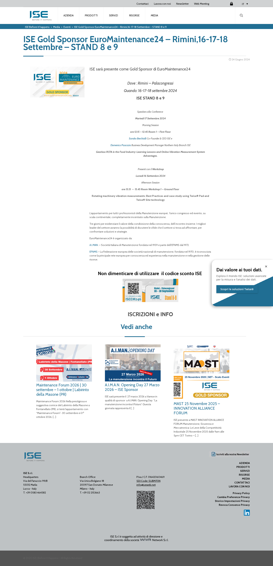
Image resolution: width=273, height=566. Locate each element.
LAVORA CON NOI (239, 486)
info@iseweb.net (146, 484)
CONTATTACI (242, 482)
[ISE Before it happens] (40, 15)
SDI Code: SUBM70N (148, 481)
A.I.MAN (94, 245)
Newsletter (182, 3)
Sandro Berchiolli (137, 138)
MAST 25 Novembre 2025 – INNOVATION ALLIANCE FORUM (197, 408)
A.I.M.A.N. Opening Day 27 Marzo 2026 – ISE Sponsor (132, 387)
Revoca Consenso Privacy (234, 505)
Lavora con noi (162, 3)
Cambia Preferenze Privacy (233, 497)
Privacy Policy (241, 493)
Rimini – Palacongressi (155, 83)
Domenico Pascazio (120, 145)
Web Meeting (201, 3)
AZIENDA (244, 463)
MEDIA (246, 478)
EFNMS (94, 251)
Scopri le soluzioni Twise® (237, 289)
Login (227, 3)
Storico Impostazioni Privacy (232, 501)
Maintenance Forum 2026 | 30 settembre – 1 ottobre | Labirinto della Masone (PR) (62, 390)
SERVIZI (245, 471)
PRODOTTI (243, 467)
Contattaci (142, 3)
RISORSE (244, 474)
